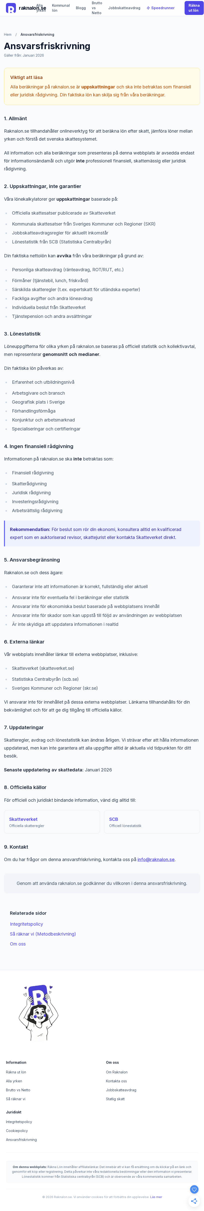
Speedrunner (163, 8)
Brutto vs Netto (97, 8)
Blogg (81, 8)
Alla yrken (41, 7)
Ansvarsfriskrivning (21, 1139)
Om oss (18, 943)
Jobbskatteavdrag (124, 8)
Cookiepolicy (17, 1131)
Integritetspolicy (26, 924)
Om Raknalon (117, 1072)
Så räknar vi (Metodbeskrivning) (43, 934)
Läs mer (156, 1197)
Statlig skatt (115, 1099)
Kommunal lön (61, 7)
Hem (7, 34)
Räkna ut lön (194, 7)
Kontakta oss (116, 1081)
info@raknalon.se (156, 859)
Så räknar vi (15, 1099)
